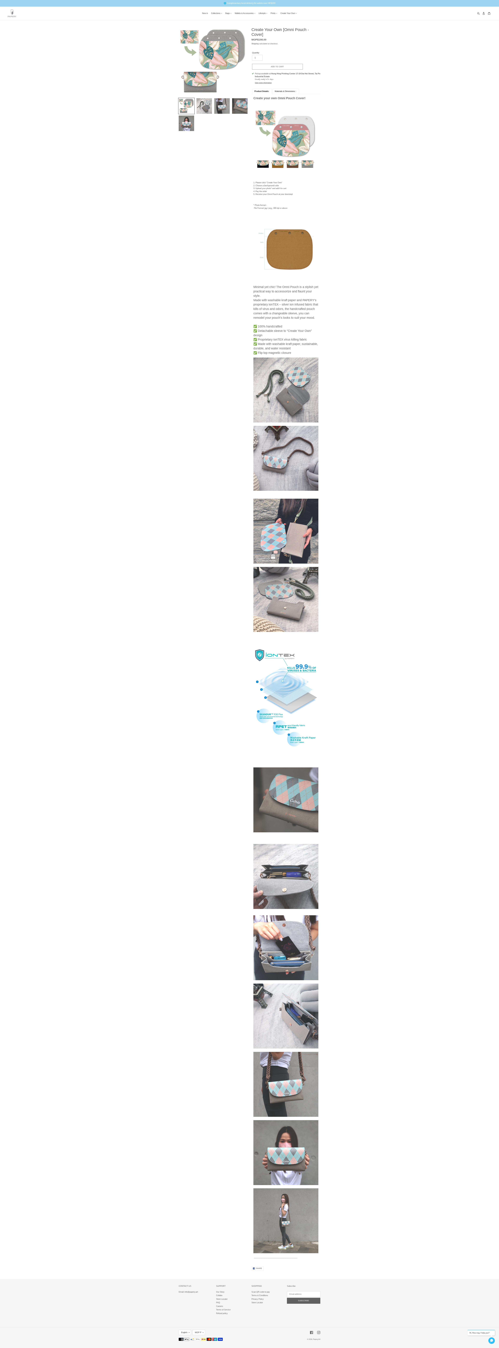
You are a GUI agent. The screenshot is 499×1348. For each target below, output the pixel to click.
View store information (263, 83)
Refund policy (222, 1313)
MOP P (198, 1332)
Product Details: (262, 91)
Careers (219, 1306)
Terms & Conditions (259, 1295)
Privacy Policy (257, 1299)
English (184, 1332)
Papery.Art (316, 1339)
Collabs (219, 1295)
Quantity (255, 53)
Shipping (255, 44)
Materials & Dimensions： (286, 91)
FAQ (218, 1302)
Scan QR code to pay (260, 1292)
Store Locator (222, 1299)
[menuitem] (205, 13)
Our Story (220, 1292)
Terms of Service (223, 1310)
